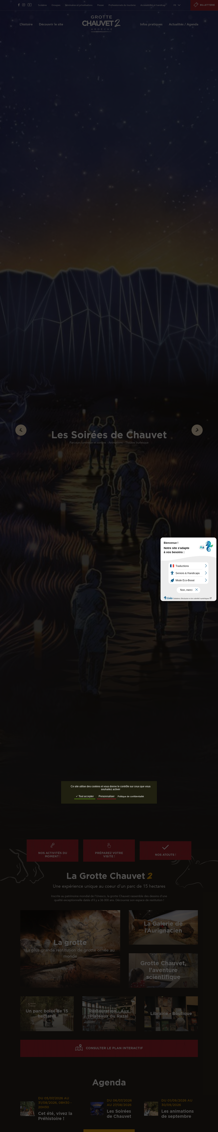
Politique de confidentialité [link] (131, 796)
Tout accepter (86, 796)
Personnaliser (106, 796)
